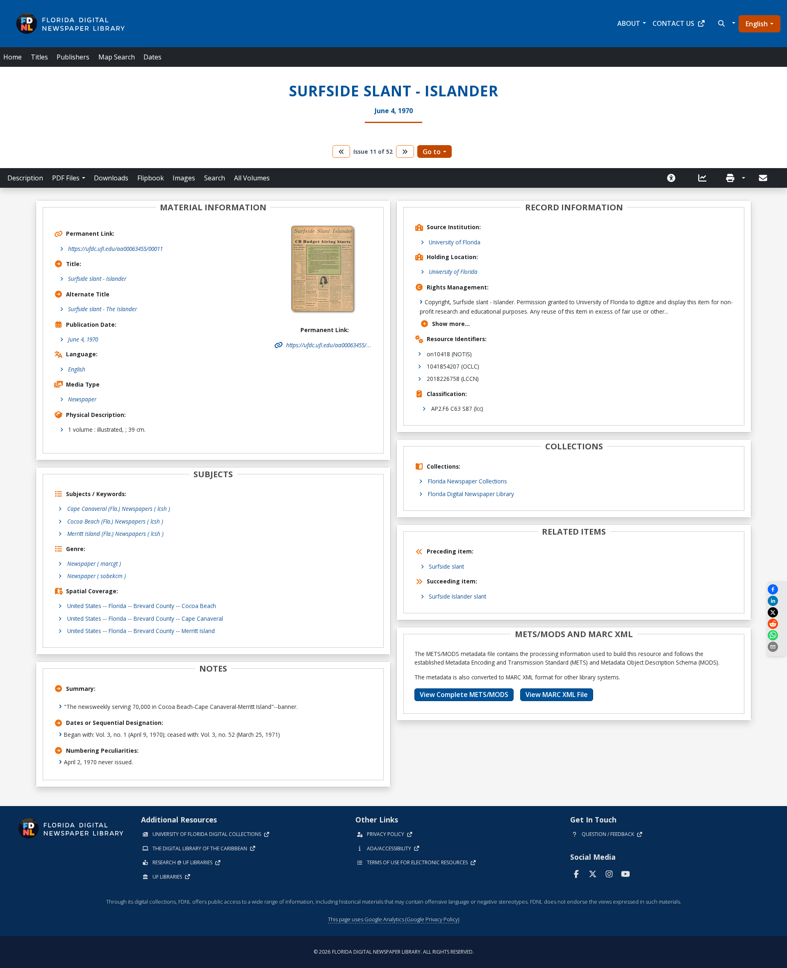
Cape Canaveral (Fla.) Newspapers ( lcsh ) (118, 508)
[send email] (777, 647)
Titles (39, 56)
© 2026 (394, 951)
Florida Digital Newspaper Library (471, 494)
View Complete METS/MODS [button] (464, 694)
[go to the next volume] (405, 151)
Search (214, 177)
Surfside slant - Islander (97, 278)
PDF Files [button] (66, 177)
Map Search (116, 56)
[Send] (763, 178)
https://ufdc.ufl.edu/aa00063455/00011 (115, 249)
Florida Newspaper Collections (467, 481)
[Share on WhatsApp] (777, 635)
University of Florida (454, 242)
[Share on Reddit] (777, 624)
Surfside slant (446, 566)
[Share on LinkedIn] (777, 601)
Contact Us (673, 23)
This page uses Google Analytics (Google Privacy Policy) (393, 919)
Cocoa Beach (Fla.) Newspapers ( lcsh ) (115, 521)
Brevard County (154, 606)
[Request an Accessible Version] (674, 178)
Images (184, 177)
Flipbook (150, 177)
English (757, 23)
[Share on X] (777, 612)
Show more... (451, 324)
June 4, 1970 (83, 339)
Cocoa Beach (199, 606)
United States (84, 606)
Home (12, 56)
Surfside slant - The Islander (102, 309)
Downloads (111, 177)
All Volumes (252, 177)
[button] (726, 23)
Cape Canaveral (202, 618)
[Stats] (705, 178)
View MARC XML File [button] (556, 694)
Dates (152, 56)
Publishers (73, 56)
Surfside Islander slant (457, 596)
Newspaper (82, 399)
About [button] (628, 23)
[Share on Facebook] (777, 589)
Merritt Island (198, 631)
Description (25, 177)
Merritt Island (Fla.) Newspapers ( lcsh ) (115, 534)
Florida (117, 606)
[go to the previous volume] (341, 151)
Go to (432, 151)
